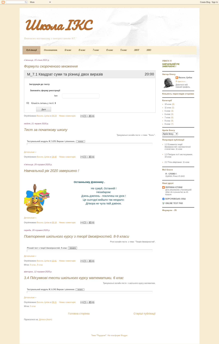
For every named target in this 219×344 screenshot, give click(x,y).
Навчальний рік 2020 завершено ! (51, 171)
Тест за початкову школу (45, 130)
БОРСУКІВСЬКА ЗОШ (175, 199)
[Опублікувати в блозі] (84, 116)
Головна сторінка (79, 313)
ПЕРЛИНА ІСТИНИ (173, 187)
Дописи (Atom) (45, 319)
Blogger (124, 335)
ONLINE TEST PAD (174, 203)
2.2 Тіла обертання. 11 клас (177, 162)
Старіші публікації (144, 313)
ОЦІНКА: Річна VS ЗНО (175, 176)
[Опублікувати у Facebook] (90, 116)
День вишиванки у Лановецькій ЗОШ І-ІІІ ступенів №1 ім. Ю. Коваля (178, 192)
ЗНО (148, 50)
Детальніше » (30, 152)
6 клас (109, 50)
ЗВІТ (136, 50)
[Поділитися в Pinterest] (93, 116)
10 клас (168, 104)
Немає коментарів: (68, 116)
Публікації (31, 50)
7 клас (96, 50)
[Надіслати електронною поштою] (81, 116)
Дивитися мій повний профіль (183, 86)
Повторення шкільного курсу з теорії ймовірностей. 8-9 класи (76, 236)
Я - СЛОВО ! (171, 174)
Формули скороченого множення (51, 66)
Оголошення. (50, 50)
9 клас (68, 50)
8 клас (82, 50)
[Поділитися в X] (87, 116)
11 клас (168, 108)
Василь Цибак (185, 77)
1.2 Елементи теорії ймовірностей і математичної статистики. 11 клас (178, 146)
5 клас (123, 50)
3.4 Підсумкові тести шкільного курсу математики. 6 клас (74, 278)
